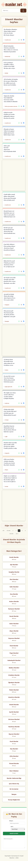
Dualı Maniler (14, 741)
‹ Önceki (8, 530)
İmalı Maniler (14, 646)
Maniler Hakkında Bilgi (14, 778)
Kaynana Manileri (14, 638)
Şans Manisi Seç (14, 783)
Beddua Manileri (14, 668)
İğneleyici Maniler (14, 682)
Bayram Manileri (14, 734)
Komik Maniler (14, 557)
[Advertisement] (14, 175)
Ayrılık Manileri (14, 712)
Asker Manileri (14, 623)
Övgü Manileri (14, 653)
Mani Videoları (14, 771)
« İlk (3, 530)
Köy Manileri (14, 749)
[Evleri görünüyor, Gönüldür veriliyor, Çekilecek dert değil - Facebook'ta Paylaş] (23, 73)
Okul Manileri (14, 579)
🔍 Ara (23, 10)
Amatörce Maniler (14, 697)
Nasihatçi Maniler (14, 726)
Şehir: (12, 826)
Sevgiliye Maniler (14, 572)
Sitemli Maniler (14, 704)
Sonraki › (12, 533)
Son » (17, 533)
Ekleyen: (11, 820)
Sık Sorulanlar (14, 789)
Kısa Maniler (14, 594)
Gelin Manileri (14, 587)
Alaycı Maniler (14, 631)
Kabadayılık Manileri (14, 660)
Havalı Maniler (14, 616)
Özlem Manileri (14, 690)
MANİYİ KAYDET (14, 833)
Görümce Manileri (14, 719)
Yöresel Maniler (14, 763)
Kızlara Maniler (14, 601)
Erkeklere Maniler (14, 675)
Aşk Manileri (14, 564)
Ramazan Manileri (14, 609)
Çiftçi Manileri (14, 756)
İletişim (14, 794)
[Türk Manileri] (14, 4)
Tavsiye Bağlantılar (14, 800)
